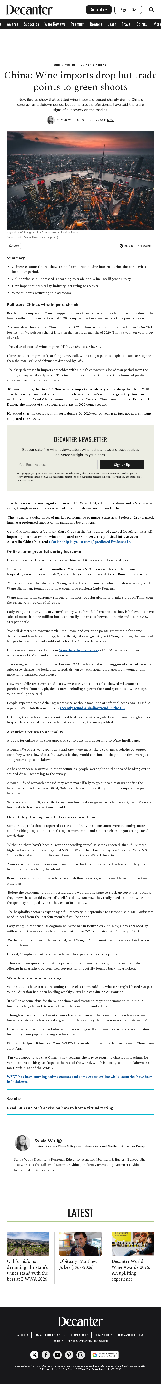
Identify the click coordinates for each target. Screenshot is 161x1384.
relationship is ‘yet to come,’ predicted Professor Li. (72, 539)
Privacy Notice (111, 474)
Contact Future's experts (50, 1335)
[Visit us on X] (34, 1355)
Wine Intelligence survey (79, 650)
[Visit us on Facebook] (46, 1355)
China (102, 65)
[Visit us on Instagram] (80, 1355)
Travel (126, 24)
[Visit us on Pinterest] (69, 1355)
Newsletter (147, 245)
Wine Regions (74, 65)
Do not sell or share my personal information (80, 1341)
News (110, 120)
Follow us (128, 245)
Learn (112, 24)
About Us (22, 1335)
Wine (57, 65)
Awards (12, 24)
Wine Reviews (55, 24)
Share (16, 245)
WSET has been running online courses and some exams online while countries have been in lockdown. (80, 1079)
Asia (91, 65)
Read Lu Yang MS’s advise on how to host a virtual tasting (60, 1108)
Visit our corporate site (131, 1365)
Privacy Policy (103, 1335)
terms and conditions (130, 1335)
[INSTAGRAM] (60, 1140)
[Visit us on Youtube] (57, 1355)
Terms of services (56, 474)
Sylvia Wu (66, 120)
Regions (96, 24)
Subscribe (97, 9)
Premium (78, 24)
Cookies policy (80, 1335)
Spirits (142, 24)
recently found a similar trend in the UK (92, 708)
